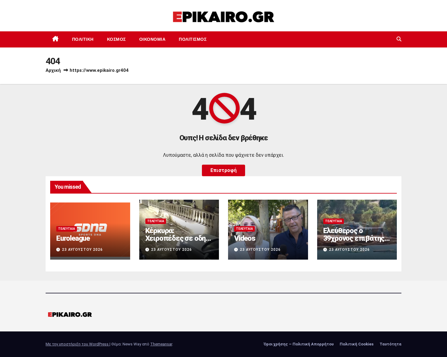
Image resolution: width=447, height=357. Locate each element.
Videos (244, 238)
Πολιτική (83, 39)
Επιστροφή (223, 170)
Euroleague (73, 238)
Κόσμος (116, 39)
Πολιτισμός (192, 39)
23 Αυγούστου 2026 (82, 249)
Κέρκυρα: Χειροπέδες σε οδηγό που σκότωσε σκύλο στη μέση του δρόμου (179, 242)
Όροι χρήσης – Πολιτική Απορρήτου (299, 344)
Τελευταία (66, 228)
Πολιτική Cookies (356, 344)
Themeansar (161, 344)
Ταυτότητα (390, 344)
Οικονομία (152, 39)
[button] (399, 39)
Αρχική (53, 70)
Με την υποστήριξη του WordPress (77, 344)
